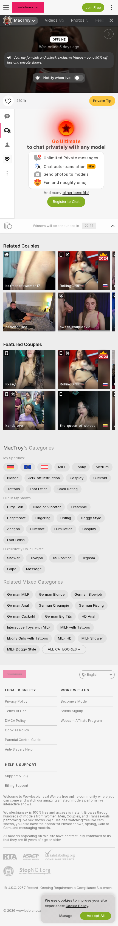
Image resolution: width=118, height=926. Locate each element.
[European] (27, 467)
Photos (80, 20)
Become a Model (74, 701)
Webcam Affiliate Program (81, 721)
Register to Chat (66, 202)
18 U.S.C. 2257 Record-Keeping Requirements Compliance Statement (58, 888)
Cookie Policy (77, 906)
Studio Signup (72, 711)
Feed (99, 20)
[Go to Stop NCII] (35, 871)
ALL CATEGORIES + (64, 649)
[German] (10, 467)
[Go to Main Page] (35, 7)
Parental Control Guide (23, 740)
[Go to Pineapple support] (9, 871)
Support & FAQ (16, 776)
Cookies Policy (17, 730)
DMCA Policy (15, 721)
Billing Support (16, 786)
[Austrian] (44, 467)
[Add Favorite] (8, 100)
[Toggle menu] (6, 7)
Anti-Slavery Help (19, 749)
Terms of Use (15, 711)
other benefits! (76, 193)
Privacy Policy (16, 701)
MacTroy (13, 448)
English (93, 675)
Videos (54, 20)
